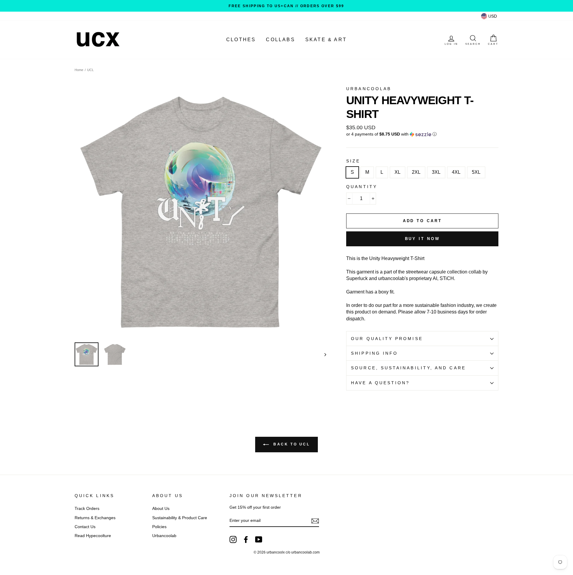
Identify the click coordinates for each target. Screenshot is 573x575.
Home (79, 70)
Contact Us (85, 527)
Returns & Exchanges (95, 518)
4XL (456, 172)
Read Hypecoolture (93, 536)
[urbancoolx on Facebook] (245, 539)
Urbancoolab (164, 536)
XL (398, 172)
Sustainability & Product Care (179, 518)
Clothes (241, 39)
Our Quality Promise (387, 338)
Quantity (361, 187)
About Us (161, 508)
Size (353, 161)
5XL (476, 172)
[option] (286, 6)
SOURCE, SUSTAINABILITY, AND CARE (408, 368)
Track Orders (87, 508)
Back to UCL (290, 444)
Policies (159, 527)
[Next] (322, 354)
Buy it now (422, 238)
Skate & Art (326, 39)
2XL (416, 172)
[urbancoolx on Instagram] (233, 539)
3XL (436, 172)
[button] (422, 134)
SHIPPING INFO (374, 353)
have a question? (380, 383)
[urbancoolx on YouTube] (258, 539)
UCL (90, 70)
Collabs (280, 39)
